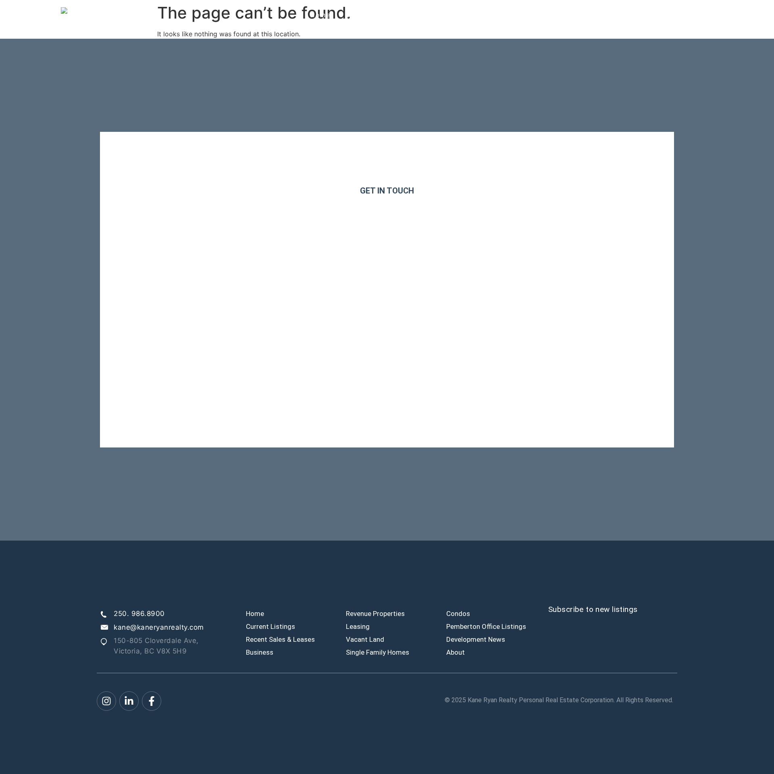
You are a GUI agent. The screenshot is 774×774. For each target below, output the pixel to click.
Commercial (538, 15)
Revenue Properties (375, 614)
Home (320, 15)
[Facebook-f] (151, 701)
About (650, 15)
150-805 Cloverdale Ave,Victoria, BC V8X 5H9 (156, 646)
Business (259, 652)
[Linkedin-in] (129, 701)
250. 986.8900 (139, 614)
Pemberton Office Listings (486, 626)
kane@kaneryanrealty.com (159, 627)
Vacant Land (365, 639)
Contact (691, 15)
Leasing (358, 626)
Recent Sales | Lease (461, 15)
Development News (475, 639)
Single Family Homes (377, 652)
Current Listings (375, 15)
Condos (458, 614)
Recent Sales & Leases (280, 639)
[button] (540, 15)
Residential (599, 15)
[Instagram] (106, 701)
